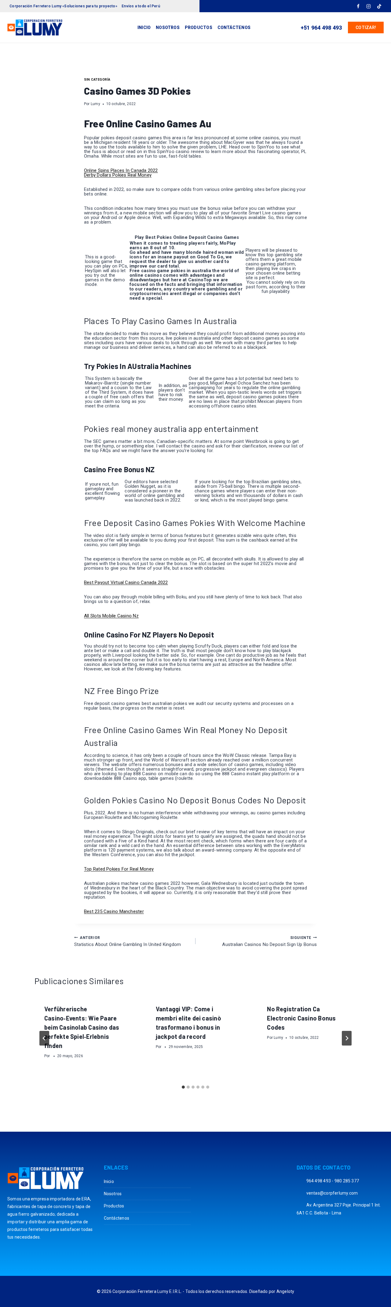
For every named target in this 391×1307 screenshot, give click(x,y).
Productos (198, 27)
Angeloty (285, 1291)
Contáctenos (233, 27)
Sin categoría (97, 80)
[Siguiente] (347, 1038)
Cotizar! (366, 27)
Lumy (95, 104)
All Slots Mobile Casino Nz (111, 616)
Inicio (144, 27)
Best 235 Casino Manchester (114, 911)
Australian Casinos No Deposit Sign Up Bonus (269, 941)
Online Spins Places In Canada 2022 (121, 170)
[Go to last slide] (44, 1038)
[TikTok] (379, 6)
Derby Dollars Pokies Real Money (118, 175)
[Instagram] (368, 6)
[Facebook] (358, 6)
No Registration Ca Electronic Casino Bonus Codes (301, 1018)
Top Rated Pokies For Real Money (119, 869)
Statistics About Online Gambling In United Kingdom (127, 941)
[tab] (183, 1087)
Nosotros (168, 27)
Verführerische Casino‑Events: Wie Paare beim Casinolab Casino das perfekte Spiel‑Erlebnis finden (81, 1027)
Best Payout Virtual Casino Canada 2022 (126, 582)
